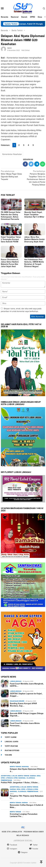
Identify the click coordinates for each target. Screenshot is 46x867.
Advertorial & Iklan (9, 776)
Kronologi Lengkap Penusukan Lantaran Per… (23, 815)
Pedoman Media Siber (34, 831)
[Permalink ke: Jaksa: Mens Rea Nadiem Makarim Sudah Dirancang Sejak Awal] (34, 229)
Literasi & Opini (12, 778)
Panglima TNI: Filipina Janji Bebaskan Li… (26, 797)
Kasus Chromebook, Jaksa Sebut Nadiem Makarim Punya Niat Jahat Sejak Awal (10, 263)
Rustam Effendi (12, 750)
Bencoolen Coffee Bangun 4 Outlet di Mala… (26, 806)
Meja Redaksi (22, 835)
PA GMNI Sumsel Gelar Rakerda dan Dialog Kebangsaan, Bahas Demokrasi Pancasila (10, 215)
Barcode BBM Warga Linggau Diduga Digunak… (26, 714)
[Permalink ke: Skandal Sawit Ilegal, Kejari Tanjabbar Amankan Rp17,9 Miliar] (34, 204)
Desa (39, 776)
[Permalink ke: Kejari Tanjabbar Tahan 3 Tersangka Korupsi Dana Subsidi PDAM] (11, 229)
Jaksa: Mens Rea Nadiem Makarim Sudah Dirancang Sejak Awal (34, 239)
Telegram (24, 852)
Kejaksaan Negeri (17, 701)
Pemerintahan (6, 780)
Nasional (25, 767)
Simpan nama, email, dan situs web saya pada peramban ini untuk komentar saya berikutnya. (21, 309)
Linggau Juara (11, 741)
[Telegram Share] (36, 164)
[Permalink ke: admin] (3, 49)
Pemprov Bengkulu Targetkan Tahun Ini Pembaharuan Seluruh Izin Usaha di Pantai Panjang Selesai (36, 178)
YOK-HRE (8, 755)
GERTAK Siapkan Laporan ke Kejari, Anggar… (26, 694)
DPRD (3, 778)
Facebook (13, 844)
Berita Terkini (15, 767)
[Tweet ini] (31, 164)
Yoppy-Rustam (11, 746)
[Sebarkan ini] (25, 164)
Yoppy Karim (10, 737)
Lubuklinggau (15, 681)
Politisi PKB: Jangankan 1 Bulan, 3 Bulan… (20, 782)
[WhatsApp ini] (42, 164)
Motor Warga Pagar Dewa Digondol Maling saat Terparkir (11, 175)
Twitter (35, 844)
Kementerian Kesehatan (12, 154)
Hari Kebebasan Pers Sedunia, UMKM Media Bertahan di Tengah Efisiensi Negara (34, 263)
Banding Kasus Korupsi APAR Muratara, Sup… (23, 704)
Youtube (35, 848)
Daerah (33, 776)
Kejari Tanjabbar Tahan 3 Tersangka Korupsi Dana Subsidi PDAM (11, 239)
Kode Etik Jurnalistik (12, 831)
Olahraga (31, 778)
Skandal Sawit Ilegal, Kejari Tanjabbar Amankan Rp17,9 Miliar (34, 214)
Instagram (13, 848)
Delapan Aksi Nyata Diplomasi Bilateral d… (27, 770)
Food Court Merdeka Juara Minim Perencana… (25, 724)
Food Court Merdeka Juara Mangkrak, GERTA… (27, 684)
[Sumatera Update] (23, 8)
